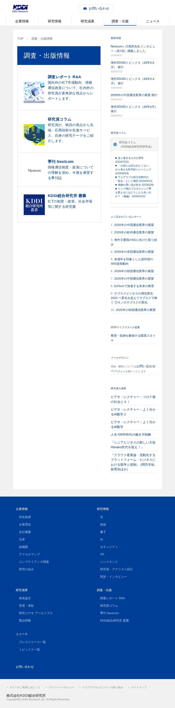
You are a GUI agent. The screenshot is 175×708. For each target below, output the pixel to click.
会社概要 (25, 532)
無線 (103, 524)
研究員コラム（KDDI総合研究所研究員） (136, 144)
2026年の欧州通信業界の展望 (134, 232)
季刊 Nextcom (109, 613)
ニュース (153, 21)
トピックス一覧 (29, 649)
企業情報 (22, 21)
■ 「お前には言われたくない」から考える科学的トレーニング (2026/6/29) (133, 169)
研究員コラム (109, 605)
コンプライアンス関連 (34, 561)
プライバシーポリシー (61, 687)
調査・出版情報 (42, 38)
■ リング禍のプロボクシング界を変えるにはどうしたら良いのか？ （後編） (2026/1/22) (133, 192)
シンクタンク (109, 561)
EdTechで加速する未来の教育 (134, 286)
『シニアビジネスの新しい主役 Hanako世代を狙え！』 (133, 444)
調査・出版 (120, 21)
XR (102, 554)
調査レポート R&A (112, 598)
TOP (20, 38)
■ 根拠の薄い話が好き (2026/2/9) (134, 184)
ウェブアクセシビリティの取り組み (102, 687)
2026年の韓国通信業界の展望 (134, 271)
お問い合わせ (99, 8)
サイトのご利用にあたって (25, 687)
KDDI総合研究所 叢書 (114, 620)
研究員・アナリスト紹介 (116, 569)
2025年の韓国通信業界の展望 (136, 310)
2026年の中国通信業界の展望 (134, 225)
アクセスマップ (29, 554)
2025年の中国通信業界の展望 (134, 278)
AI (101, 539)
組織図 (23, 547)
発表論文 (25, 598)
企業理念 (25, 524)
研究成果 (87, 21)
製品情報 (25, 620)
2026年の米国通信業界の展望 (134, 251)
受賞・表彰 (26, 605)
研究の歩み (26, 569)
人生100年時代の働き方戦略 (131, 434)
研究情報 (54, 21)
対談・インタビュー (113, 576)
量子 (103, 532)
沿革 (22, 539)
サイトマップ (139, 687)
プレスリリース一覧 (32, 642)
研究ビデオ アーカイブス (36, 613)
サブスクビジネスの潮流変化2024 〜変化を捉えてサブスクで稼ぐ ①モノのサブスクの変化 (134, 298)
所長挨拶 (25, 517)
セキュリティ (109, 547)
